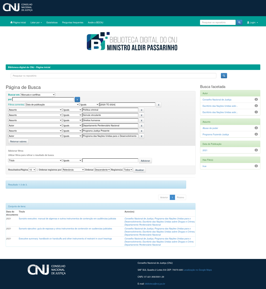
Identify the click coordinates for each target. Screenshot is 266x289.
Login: (252, 22)
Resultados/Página (18, 169)
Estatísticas (52, 22)
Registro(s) (117, 169)
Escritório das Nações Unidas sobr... (220, 105)
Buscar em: (14, 94)
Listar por (35, 22)
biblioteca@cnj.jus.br (155, 283)
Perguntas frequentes (72, 22)
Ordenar (89, 169)
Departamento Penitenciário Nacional (143, 224)
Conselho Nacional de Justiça (139, 218)
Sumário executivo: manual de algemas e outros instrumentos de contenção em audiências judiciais (67, 218)
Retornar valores (18, 141)
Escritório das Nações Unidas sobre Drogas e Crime (168, 241)
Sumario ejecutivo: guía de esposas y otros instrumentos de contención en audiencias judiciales (65, 228)
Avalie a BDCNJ (95, 22)
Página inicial (19, 22)
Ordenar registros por (50, 169)
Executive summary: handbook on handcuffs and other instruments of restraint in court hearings (65, 238)
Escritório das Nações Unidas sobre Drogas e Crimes (168, 221)
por (10, 99)
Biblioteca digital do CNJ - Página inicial (29, 67)
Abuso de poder (210, 128)
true (204, 166)
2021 (205, 150)
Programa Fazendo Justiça (216, 134)
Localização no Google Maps (197, 269)
